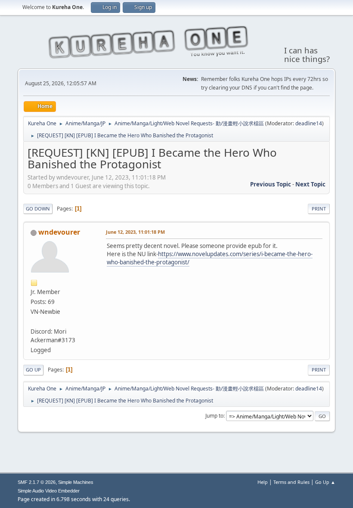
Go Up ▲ (325, 482)
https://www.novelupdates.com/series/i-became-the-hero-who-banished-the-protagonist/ (210, 258)
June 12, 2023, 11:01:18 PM (135, 232)
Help (262, 482)
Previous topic (270, 184)
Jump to (214, 415)
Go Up (33, 369)
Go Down (38, 208)
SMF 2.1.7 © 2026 (37, 482)
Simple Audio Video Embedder (49, 490)
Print (319, 208)
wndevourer (59, 232)
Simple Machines (75, 482)
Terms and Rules (291, 482)
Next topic (310, 184)
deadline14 (308, 123)
